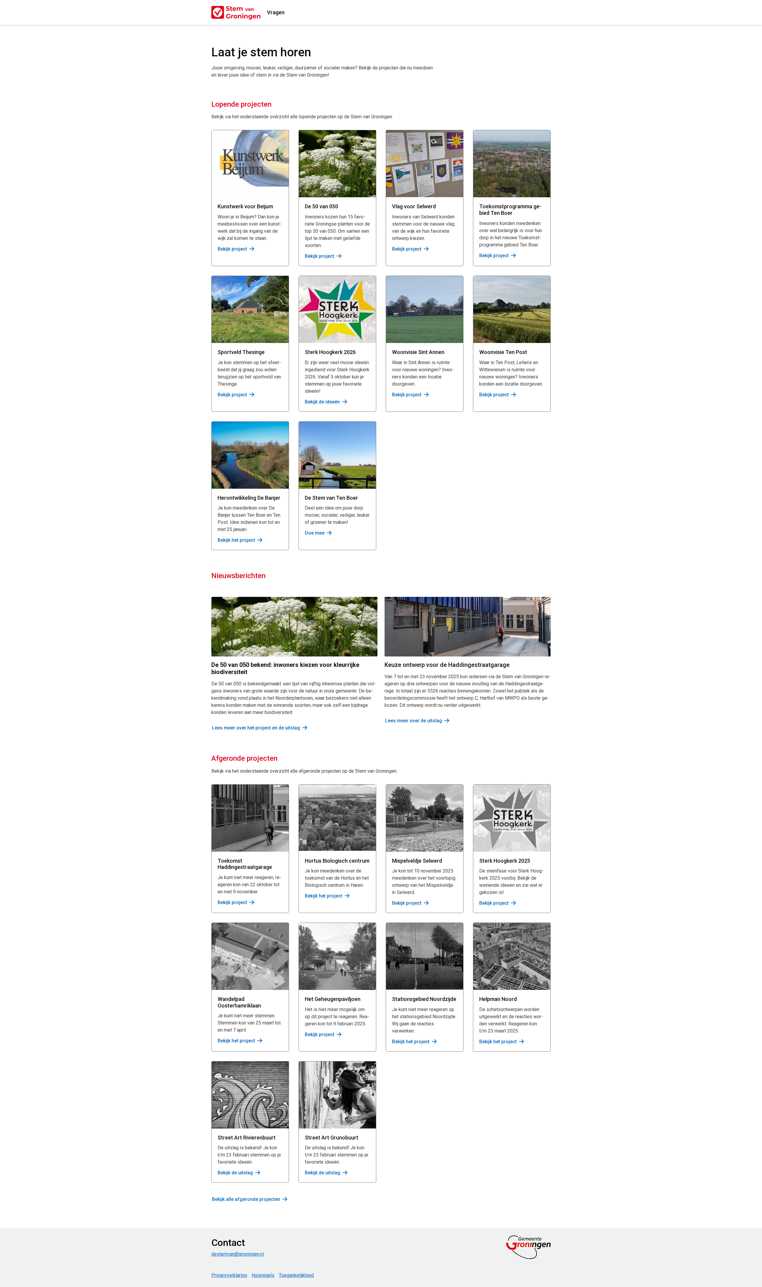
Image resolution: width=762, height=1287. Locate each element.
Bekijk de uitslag (235, 1173)
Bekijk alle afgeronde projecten (246, 1199)
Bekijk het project (236, 540)
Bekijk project (232, 249)
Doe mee (314, 533)
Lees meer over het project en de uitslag (256, 728)
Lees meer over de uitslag (413, 721)
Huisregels (263, 1275)
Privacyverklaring (229, 1275)
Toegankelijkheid (296, 1275)
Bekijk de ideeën (322, 402)
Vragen (276, 12)
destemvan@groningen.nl (237, 1254)
